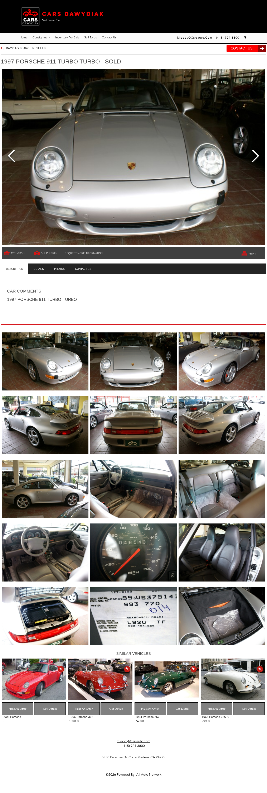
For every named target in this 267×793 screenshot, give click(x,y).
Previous (11, 156)
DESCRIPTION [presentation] (14, 268)
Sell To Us (90, 37)
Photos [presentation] (59, 268)
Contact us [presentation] (83, 268)
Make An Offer (17, 708)
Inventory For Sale (67, 37)
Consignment (41, 37)
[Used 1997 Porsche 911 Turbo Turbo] (133, 157)
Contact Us (109, 37)
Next (255, 156)
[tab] (14, 268)
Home (24, 37)
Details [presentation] (39, 268)
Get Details (50, 708)
